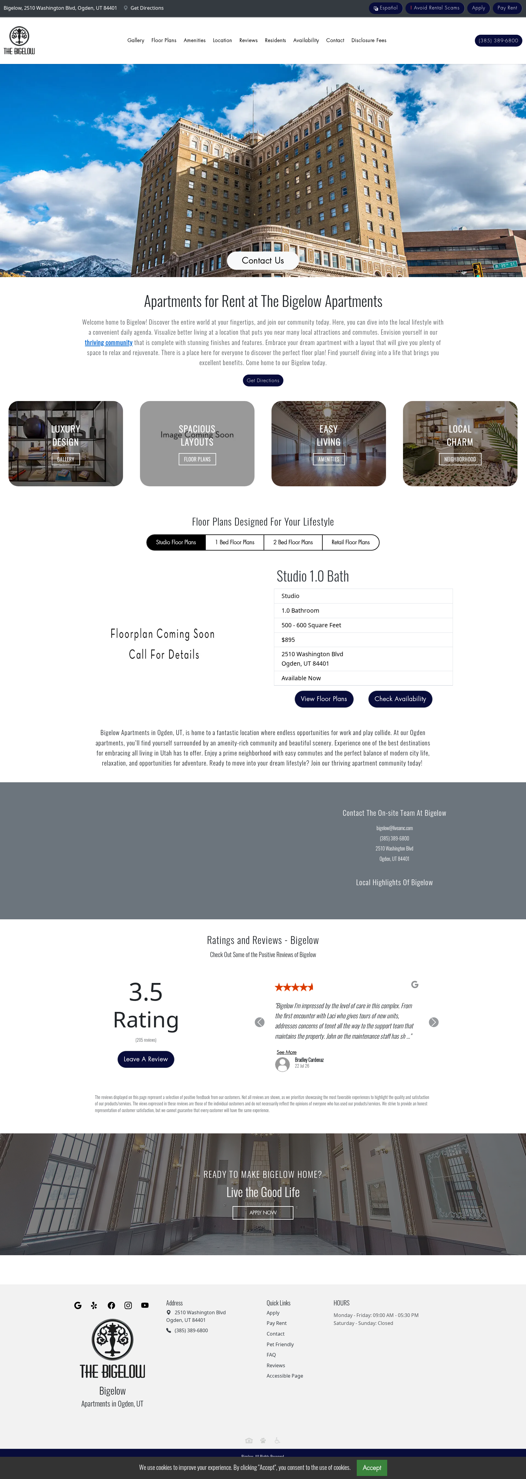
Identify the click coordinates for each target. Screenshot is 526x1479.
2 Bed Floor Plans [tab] (293, 542)
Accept (372, 1468)
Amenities (195, 40)
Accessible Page (285, 1368)
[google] (78, 1297)
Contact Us (263, 260)
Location (222, 40)
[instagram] (128, 1297)
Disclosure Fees (369, 40)
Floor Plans (164, 40)
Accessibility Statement (282, 1456)
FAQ (271, 1346)
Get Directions (146, 8)
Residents (275, 40)
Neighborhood (460, 459)
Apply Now (263, 1204)
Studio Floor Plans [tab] (176, 542)
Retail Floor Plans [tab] (351, 542)
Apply (478, 7)
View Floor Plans (324, 699)
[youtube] (145, 1297)
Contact (335, 40)
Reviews (249, 40)
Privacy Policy (236, 1456)
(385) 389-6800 (498, 40)
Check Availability (400, 699)
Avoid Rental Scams (435, 7)
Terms (255, 1456)
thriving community (109, 342)
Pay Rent (507, 7)
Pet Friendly (280, 1336)
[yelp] (94, 1297)
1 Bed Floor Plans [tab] (234, 542)
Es (388, 7)
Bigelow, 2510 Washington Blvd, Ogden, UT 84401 (61, 8)
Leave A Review (146, 1055)
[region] (131, 850)
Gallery (136, 40)
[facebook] (111, 1297)
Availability (306, 40)
